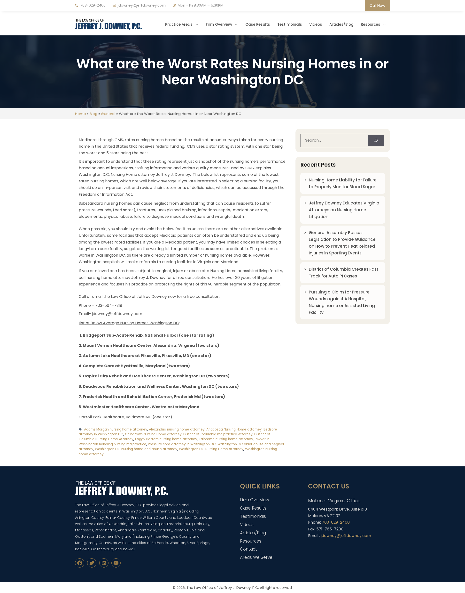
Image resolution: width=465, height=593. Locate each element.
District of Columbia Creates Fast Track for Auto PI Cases (343, 272)
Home (80, 113)
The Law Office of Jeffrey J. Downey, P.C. (222, 587)
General (108, 113)
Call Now (377, 5)
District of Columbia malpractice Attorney (218, 434)
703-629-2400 (93, 5)
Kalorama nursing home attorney (226, 439)
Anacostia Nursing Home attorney (234, 429)
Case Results (257, 24)
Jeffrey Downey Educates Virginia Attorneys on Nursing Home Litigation (344, 209)
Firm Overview (219, 24)
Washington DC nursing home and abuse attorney (136, 449)
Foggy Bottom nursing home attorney (166, 439)
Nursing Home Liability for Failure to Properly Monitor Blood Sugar (343, 183)
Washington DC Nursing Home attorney (211, 449)
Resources (370, 24)
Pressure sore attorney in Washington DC (182, 444)
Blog (93, 113)
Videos (315, 24)
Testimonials (289, 24)
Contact (248, 549)
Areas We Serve (256, 557)
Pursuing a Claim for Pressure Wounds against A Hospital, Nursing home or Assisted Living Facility (342, 302)
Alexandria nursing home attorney (177, 429)
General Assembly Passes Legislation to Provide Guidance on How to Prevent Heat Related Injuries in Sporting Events (342, 243)
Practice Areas (179, 24)
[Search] (376, 140)
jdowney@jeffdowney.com (142, 5)
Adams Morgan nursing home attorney (115, 429)
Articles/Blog (341, 24)
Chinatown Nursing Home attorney (153, 434)
